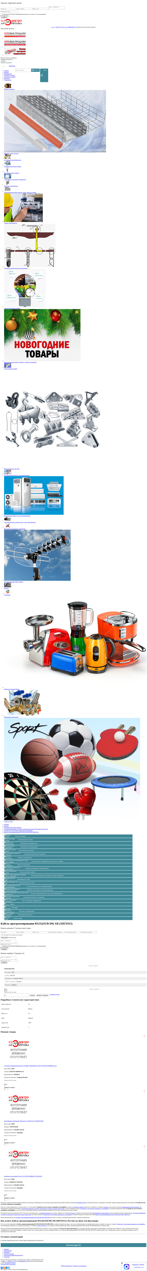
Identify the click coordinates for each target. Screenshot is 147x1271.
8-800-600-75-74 (23, 1261)
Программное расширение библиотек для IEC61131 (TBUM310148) (23, 1121)
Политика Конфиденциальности (13, 1255)
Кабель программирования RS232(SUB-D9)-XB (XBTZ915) (113, 1214)
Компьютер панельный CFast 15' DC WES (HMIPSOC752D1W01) (23, 1176)
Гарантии (7, 1257)
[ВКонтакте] (2, 1268)
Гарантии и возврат (9, 77)
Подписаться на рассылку (8, 1264)
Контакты (7, 78)
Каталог (6, 72)
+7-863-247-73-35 (11, 1261)
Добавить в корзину (10, 1087)
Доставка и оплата (9, 75)
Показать (14, 985)
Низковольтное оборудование (130, 1207)
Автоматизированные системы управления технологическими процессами (43, 1208)
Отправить (4, 17)
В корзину (32, 995)
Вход (45, 70)
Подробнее (7, 1083)
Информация (8, 74)
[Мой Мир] (6, 1268)
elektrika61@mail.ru (10, 1263)
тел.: (58, 27)
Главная (6, 70)
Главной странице (78, 1207)
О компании (7, 80)
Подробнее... (6, 16)
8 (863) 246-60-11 (42, 1225)
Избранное (12, 66)
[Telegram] (9, 1268)
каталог (106, 1207)
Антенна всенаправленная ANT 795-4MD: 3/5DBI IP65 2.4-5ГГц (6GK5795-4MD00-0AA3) (30, 1065)
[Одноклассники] (4, 1268)
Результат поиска (9, 1253)
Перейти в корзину (6, 62)
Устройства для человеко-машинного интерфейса (94, 1208)
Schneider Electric (81, 1202)
